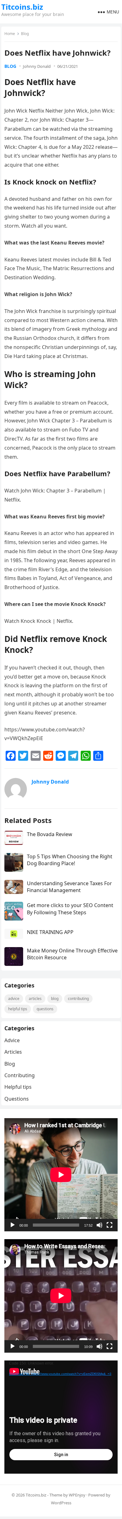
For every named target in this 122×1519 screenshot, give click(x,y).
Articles (35, 998)
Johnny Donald (37, 66)
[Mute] (99, 1225)
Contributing (78, 998)
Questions (45, 1009)
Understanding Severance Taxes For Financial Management (69, 887)
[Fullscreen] (109, 1225)
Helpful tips (17, 1009)
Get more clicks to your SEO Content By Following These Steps (70, 909)
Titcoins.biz (22, 7)
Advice (13, 998)
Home (9, 33)
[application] (61, 1174)
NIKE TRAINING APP (50, 932)
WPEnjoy (77, 1495)
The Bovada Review (49, 834)
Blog (25, 33)
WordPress (61, 1503)
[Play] (12, 1225)
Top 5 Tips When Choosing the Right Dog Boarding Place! (69, 860)
